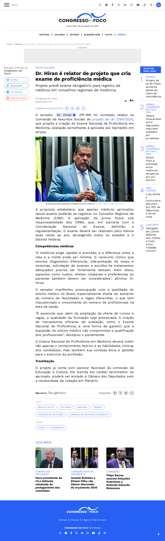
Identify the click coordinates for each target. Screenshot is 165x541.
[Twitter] (118, 4)
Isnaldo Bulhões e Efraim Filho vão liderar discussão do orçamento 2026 (84, 482)
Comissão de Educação (50, 414)
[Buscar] (158, 4)
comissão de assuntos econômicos (89, 414)
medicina (82, 407)
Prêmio (122, 34)
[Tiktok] (145, 4)
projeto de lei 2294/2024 (112, 119)
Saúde (41, 427)
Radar (108, 34)
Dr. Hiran (64, 115)
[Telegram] (106, 4)
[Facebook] (112, 4)
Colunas (59, 34)
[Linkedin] (125, 4)
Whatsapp (16, 86)
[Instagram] (131, 4)
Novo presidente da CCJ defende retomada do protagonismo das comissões (48, 484)
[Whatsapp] (100, 4)
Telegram (16, 92)
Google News (18, 98)
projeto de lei (46, 407)
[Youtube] (138, 4)
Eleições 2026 (92, 34)
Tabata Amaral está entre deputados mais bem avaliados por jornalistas (153, 127)
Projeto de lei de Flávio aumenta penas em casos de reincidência (153, 88)
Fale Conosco (99, 520)
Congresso (58, 427)
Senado (98, 407)
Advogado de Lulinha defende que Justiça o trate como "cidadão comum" (153, 239)
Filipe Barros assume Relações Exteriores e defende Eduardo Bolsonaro (118, 482)
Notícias (44, 34)
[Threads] (151, 4)
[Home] (82, 17)
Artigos (74, 34)
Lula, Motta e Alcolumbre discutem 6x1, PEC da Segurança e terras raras (153, 205)
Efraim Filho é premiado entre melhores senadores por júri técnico (152, 169)
